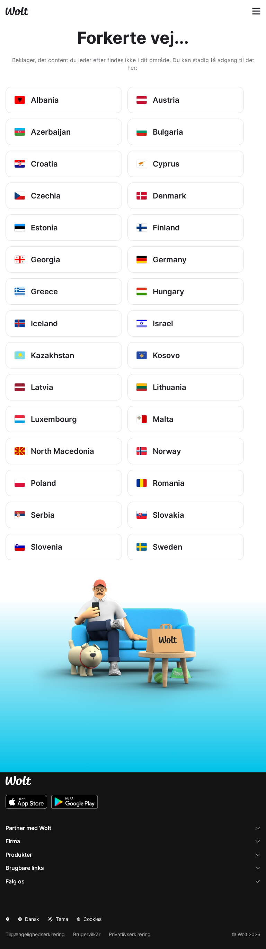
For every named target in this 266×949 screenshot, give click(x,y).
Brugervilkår (86, 934)
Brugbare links (25, 867)
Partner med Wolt (28, 827)
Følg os (15, 881)
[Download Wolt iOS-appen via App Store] (26, 802)
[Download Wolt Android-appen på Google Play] (74, 802)
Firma (13, 841)
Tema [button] (62, 919)
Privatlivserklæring (130, 934)
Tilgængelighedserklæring (35, 934)
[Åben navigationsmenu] (256, 11)
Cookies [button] (92, 919)
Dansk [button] (32, 919)
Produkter (19, 854)
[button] (8, 919)
